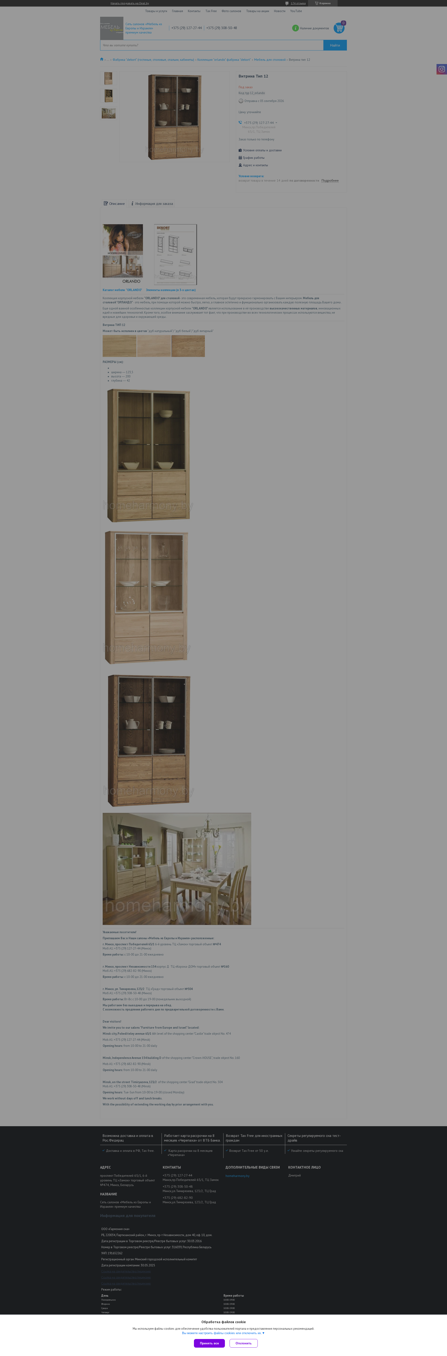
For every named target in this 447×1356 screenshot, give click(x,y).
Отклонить (244, 1343)
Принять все (209, 1343)
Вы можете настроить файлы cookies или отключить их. (222, 1333)
